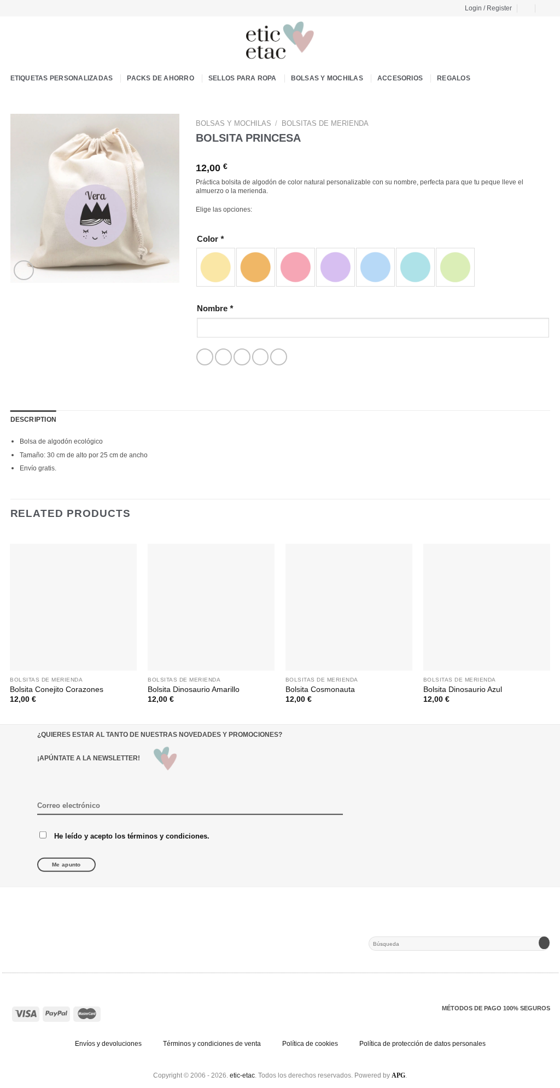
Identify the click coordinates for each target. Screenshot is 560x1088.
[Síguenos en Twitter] (35, 7)
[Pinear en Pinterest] (260, 356)
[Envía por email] (242, 356)
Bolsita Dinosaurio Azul (462, 689)
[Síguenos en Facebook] (15, 7)
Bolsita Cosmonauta (320, 689)
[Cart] (526, 8)
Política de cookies (310, 1044)
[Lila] (335, 267)
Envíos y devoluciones (108, 1044)
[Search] (545, 8)
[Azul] (375, 267)
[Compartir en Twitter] (223, 356)
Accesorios (400, 78)
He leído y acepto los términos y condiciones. (131, 835)
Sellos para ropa (242, 78)
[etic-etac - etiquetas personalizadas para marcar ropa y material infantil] (280, 40)
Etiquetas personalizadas (61, 78)
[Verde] (455, 267)
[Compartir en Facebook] (204, 356)
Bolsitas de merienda (325, 123)
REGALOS (453, 78)
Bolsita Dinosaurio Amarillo (194, 689)
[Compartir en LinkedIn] (278, 356)
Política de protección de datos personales (422, 1044)
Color (210, 238)
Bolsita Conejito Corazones (56, 689)
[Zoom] (23, 270)
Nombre (215, 308)
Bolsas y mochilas (327, 78)
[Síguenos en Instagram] (25, 7)
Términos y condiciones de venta (212, 1044)
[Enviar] (544, 943)
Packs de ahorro (160, 78)
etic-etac (242, 1075)
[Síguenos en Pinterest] (45, 7)
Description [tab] (33, 419)
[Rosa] (295, 267)
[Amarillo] (216, 267)
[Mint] (415, 267)
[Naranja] (256, 267)
